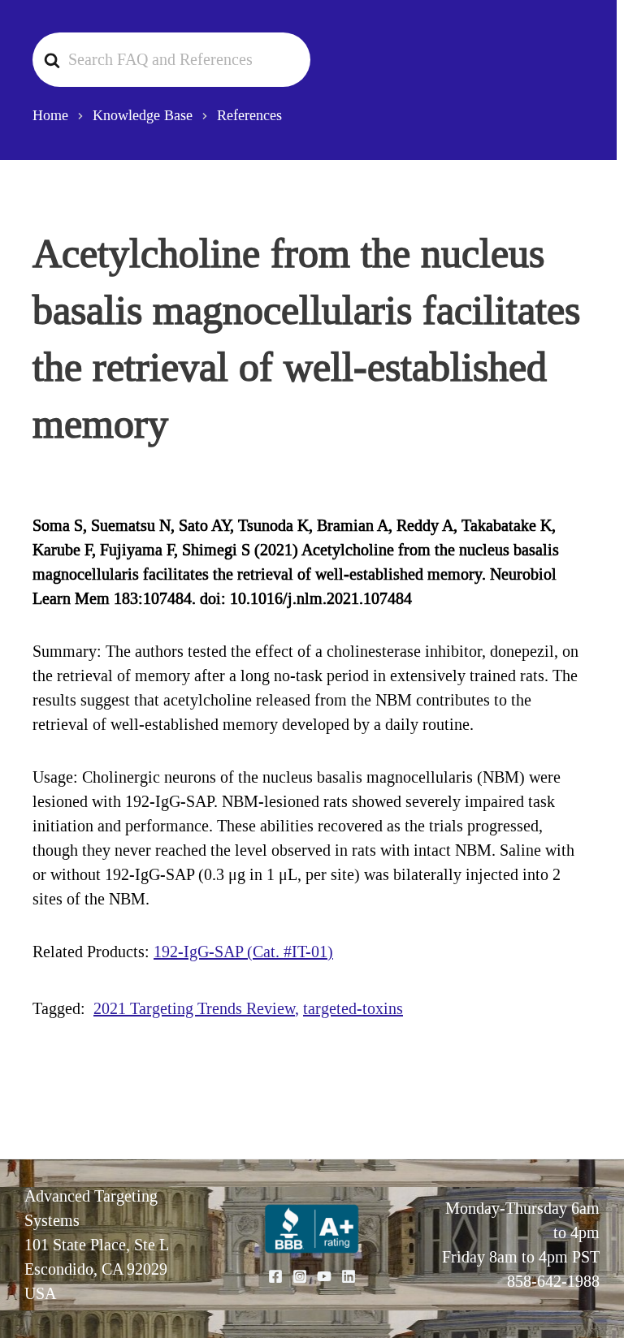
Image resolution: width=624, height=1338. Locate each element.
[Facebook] (275, 1276)
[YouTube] (324, 1276)
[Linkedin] (348, 1276)
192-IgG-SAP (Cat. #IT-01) (243, 951)
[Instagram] (299, 1276)
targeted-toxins (353, 1008)
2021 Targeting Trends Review (194, 1008)
